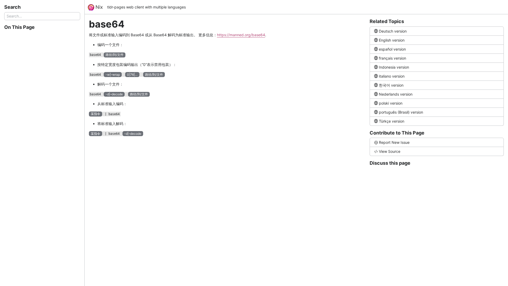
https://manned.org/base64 (241, 35)
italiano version (392, 76)
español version (392, 49)
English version (392, 40)
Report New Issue (394, 142)
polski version (390, 103)
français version (392, 58)
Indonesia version (394, 67)
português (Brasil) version (401, 112)
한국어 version (391, 85)
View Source (389, 151)
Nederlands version (395, 94)
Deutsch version (393, 31)
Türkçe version (391, 121)
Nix (98, 7)
